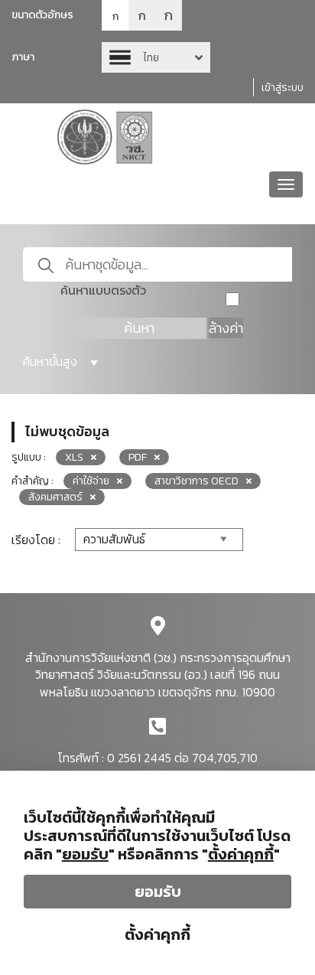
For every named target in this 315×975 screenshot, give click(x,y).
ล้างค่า (226, 328)
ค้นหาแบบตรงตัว (103, 290)
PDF (137, 457)
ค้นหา (139, 328)
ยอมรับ (158, 891)
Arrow (156, 57)
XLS (74, 457)
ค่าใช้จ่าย (91, 481)
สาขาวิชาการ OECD (196, 481)
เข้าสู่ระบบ (282, 88)
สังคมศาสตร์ (55, 497)
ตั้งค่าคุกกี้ (157, 934)
